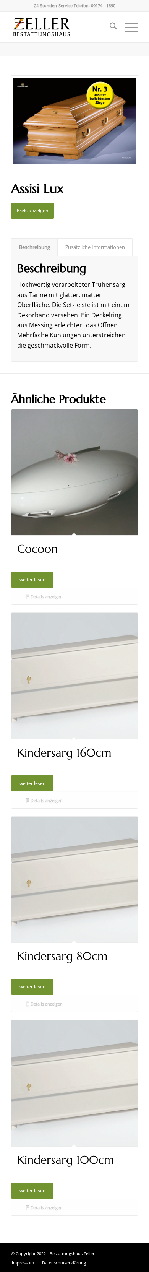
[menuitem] (109, 27)
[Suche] (109, 27)
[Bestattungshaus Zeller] (61, 27)
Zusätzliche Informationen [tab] (95, 247)
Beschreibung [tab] (34, 247)
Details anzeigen (46, 596)
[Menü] (127, 27)
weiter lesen (32, 579)
